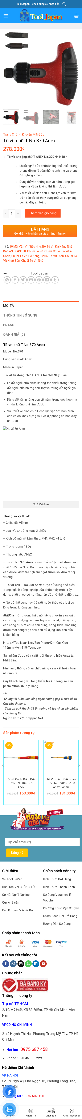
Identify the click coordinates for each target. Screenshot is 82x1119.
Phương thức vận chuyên (61, 908)
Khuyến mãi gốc (33, 134)
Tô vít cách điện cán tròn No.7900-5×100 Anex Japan (61, 783)
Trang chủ (10, 134)
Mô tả (8, 306)
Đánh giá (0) (14, 334)
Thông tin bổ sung (20, 315)
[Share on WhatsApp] (7, 280)
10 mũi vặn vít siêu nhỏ (25, 246)
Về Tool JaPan (12, 879)
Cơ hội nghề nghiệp (16, 894)
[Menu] (6, 16)
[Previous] (10, 69)
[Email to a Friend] (31, 280)
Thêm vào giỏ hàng (43, 213)
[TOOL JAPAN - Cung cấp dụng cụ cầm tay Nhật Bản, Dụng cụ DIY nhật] (41, 15)
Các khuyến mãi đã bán (18, 910)
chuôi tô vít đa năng (25, 256)
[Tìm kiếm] (64, 4)
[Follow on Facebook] (5, 963)
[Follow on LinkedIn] (35, 963)
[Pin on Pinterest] (39, 280)
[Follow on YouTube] (43, 963)
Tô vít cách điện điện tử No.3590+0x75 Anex (21, 783)
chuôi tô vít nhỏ (32, 260)
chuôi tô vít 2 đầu (39, 251)
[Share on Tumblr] (55, 280)
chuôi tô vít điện (52, 256)
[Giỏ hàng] (76, 15)
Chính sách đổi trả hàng (60, 916)
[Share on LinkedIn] (47, 280)
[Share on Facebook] (15, 280)
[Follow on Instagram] (13, 963)
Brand (9, 325)
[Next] (72, 69)
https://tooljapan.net (28, 718)
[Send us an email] (20, 963)
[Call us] (28, 963)
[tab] (41, 306)
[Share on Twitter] (23, 280)
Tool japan (39, 273)
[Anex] (16, 273)
